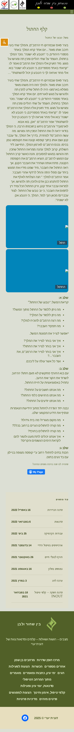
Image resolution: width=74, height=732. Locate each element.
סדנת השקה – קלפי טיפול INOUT (49, 594)
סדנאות (58, 522)
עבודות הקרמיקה (53, 533)
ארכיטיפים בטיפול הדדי (50, 545)
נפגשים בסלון (55, 569)
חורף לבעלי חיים (54, 557)
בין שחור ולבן (29, 624)
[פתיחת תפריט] (71, 12)
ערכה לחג (57, 581)
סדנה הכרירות (55, 510)
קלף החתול (37, 28)
